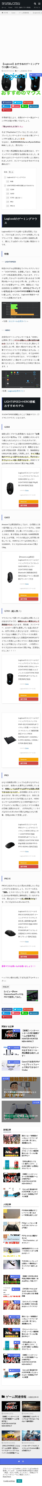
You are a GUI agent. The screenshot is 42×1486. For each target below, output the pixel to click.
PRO (10, 202)
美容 (18, 1302)
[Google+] (28, 102)
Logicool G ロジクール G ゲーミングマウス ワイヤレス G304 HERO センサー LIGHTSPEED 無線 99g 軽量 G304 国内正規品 (28, 479)
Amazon (23, 502)
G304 (10, 189)
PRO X (11, 206)
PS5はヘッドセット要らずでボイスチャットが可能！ (30, 1225)
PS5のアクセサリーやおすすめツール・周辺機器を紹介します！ (30, 1051)
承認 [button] (19, 1481)
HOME (6, 13)
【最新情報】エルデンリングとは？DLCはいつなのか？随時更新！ (30, 1419)
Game (10, 7)
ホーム (4, 7)
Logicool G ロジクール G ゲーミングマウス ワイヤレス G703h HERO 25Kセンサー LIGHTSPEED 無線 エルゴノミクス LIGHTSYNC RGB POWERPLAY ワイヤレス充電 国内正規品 (28, 669)
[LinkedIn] (34, 106)
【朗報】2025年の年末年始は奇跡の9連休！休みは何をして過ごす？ (30, 1278)
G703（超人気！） (15, 198)
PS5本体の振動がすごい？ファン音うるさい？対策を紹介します (30, 1212)
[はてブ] (6, 106)
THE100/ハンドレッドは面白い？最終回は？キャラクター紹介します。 (30, 1264)
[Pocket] (15, 106)
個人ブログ (16, 1276)
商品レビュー (15, 1370)
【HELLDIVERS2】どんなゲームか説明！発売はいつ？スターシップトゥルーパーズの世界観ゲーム (11, 1449)
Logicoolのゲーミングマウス (15, 177)
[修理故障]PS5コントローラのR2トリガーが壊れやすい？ (30, 1251)
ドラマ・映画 (15, 1317)
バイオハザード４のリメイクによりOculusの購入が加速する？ (31, 1448)
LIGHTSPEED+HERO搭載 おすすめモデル (19, 185)
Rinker (27, 490)
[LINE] (24, 106)
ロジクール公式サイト (18, 321)
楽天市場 (23, 505)
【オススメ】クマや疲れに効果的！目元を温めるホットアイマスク (30, 1304)
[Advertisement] (21, 40)
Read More (7, 1476)
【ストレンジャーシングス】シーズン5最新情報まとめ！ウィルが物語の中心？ (30, 1152)
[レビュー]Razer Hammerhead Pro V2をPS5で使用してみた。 (14, 994)
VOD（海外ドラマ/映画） (23, 7)
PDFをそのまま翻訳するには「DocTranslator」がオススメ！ (30, 1239)
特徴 (10, 181)
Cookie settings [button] (9, 1481)
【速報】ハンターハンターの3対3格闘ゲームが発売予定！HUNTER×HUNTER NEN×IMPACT (30, 1036)
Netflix (17, 1329)
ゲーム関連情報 (24, 13)
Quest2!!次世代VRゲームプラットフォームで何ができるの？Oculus (31, 1066)
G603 (10, 193)
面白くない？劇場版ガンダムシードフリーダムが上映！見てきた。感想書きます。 (30, 1139)
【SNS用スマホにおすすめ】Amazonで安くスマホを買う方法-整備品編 (30, 1292)
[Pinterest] (7, 109)
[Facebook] (7, 102)
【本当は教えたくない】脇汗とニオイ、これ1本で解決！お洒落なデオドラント (30, 1164)
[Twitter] (18, 102)
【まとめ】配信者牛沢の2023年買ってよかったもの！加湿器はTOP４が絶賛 (30, 1192)
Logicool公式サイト (16, 391)
